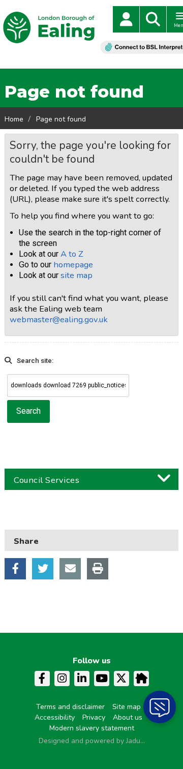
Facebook (15, 568)
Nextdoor (141, 678)
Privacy (93, 717)
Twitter (42, 568)
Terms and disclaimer (70, 707)
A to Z (71, 254)
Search (153, 19)
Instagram (62, 678)
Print (97, 568)
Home (14, 119)
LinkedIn (81, 678)
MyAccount (126, 19)
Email (70, 568)
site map (76, 275)
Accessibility (55, 717)
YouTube (101, 678)
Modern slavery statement (91, 728)
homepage (73, 264)
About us (127, 717)
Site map (126, 707)
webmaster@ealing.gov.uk (59, 319)
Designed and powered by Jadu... (92, 741)
